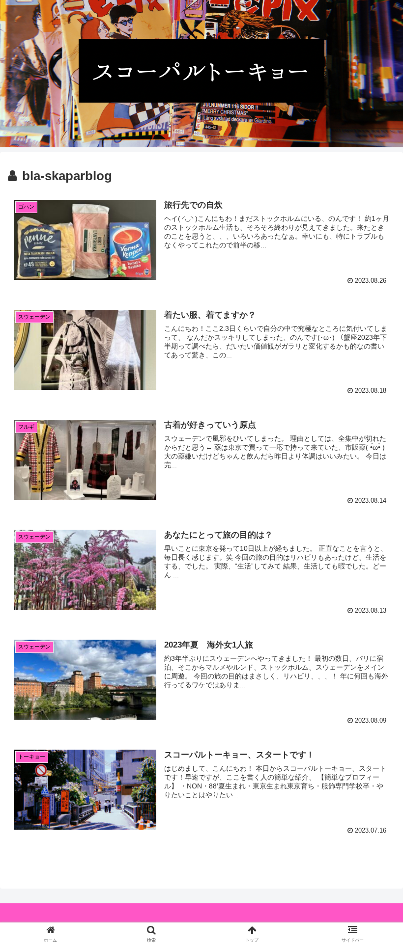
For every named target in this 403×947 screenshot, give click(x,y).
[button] (372, 835)
